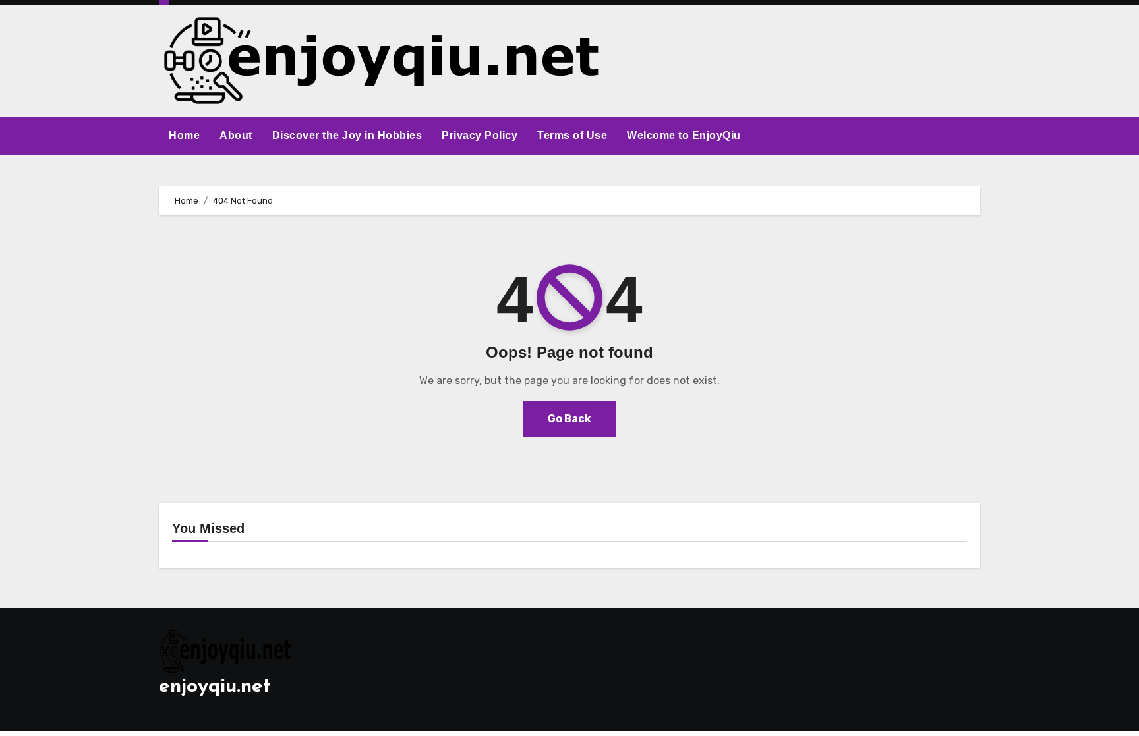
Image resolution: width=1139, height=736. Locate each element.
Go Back (569, 418)
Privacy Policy (479, 135)
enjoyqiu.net (214, 687)
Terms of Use (572, 135)
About (235, 135)
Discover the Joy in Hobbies (347, 135)
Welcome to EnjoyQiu (684, 135)
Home (184, 135)
